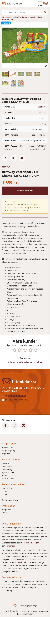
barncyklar (10, 546)
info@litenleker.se (15, 395)
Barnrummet (7, 466)
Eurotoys (5, 491)
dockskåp (19, 562)
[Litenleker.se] (5, 3)
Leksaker (5, 463)
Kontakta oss (7, 447)
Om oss (5, 512)
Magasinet (6, 509)
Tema (4, 475)
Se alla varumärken (10, 500)
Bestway (42, 107)
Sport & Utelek (8, 478)
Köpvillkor (6, 453)
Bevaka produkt (25, 190)
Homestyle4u (7, 488)
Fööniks (5, 494)
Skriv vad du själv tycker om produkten (25, 362)
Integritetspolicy (8, 450)
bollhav (5, 565)
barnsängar (33, 543)
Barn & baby (7, 469)
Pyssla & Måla (8, 472)
